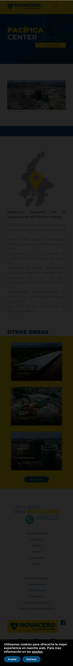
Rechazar (31, 659)
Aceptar (12, 659)
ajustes (37, 652)
